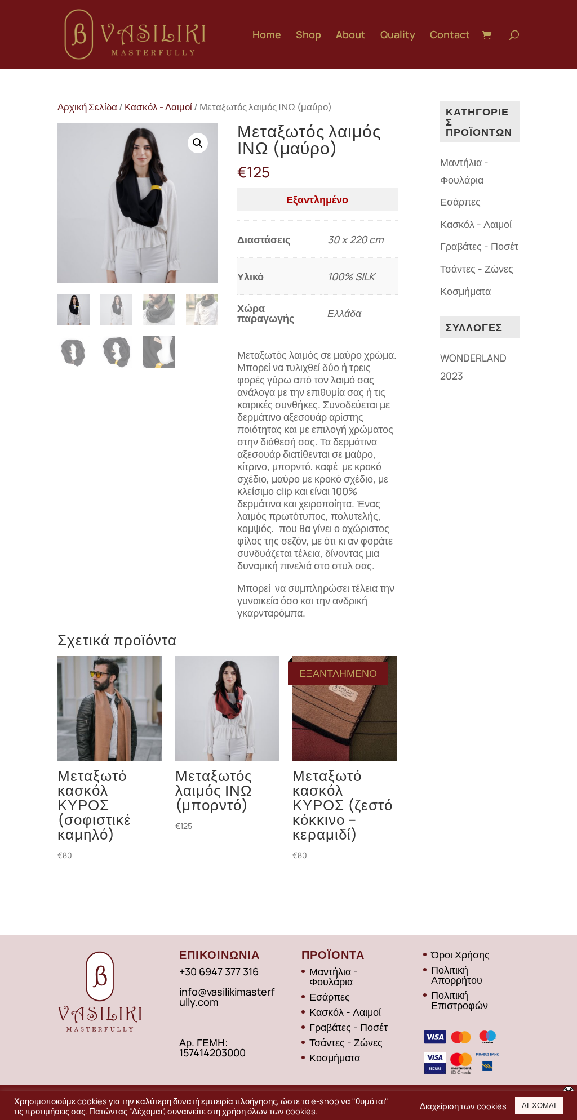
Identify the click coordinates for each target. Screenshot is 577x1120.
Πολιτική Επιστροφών (459, 1000)
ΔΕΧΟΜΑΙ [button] (539, 1105)
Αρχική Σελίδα (87, 106)
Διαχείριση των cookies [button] (463, 1106)
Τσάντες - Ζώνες (476, 268)
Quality (397, 35)
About (351, 35)
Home (266, 35)
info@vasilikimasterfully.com (227, 997)
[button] (198, 143)
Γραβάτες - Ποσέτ (479, 246)
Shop (308, 35)
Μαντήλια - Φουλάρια (333, 976)
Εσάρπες (460, 201)
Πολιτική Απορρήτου (456, 975)
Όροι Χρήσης (460, 954)
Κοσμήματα (465, 291)
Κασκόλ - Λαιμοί (158, 106)
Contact (450, 35)
